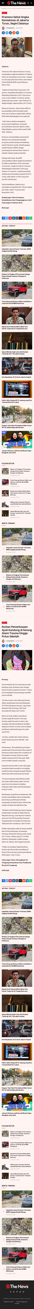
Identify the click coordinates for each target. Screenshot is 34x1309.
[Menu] (3, 3)
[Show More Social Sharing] (21, 32)
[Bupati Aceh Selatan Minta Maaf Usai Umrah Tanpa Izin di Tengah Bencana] (17, 315)
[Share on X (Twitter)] (6, 32)
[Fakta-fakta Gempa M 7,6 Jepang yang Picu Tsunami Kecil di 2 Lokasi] (17, 389)
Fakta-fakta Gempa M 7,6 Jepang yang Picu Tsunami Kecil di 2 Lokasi (17, 401)
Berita (4, 13)
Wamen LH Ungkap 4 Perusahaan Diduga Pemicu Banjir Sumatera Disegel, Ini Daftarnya (16, 276)
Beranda (4, 8)
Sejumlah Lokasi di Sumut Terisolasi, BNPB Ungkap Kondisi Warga (16, 250)
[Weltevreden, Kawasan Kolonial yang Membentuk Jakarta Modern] (5, 504)
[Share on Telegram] (17, 32)
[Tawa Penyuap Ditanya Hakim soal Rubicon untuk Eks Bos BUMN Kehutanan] (17, 290)
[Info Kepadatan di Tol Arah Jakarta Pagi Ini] (17, 366)
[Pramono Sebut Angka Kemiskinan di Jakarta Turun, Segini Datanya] (17, 47)
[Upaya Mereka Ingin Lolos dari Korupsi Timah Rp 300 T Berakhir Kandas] (17, 340)
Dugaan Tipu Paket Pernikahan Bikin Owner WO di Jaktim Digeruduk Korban (17, 426)
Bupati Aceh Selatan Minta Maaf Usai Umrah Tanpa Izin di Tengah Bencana (15, 328)
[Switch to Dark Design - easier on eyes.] (31, 3)
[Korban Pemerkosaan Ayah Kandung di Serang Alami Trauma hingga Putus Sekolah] (17, 660)
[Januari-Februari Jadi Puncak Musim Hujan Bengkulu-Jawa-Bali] (17, 439)
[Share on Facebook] (3, 32)
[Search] (28, 3)
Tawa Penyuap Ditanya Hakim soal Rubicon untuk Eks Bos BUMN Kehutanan (17, 302)
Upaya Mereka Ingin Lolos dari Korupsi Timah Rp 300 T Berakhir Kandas (15, 353)
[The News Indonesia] (16, 3)
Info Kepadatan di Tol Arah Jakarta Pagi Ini (16, 377)
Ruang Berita (10, 28)
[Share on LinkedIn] (10, 32)
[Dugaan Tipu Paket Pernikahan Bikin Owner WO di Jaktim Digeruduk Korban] (17, 414)
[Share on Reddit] (14, 32)
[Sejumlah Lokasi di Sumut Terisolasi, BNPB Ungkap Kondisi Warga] (17, 238)
